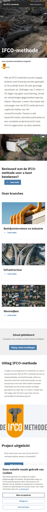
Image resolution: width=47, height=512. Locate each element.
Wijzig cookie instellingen (23, 347)
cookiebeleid (24, 489)
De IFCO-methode (11, 4)
